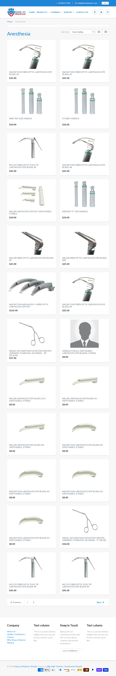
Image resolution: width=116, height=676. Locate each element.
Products (42, 12)
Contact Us (82, 12)
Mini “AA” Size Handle (20, 118)
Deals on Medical (21, 666)
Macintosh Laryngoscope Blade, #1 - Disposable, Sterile (30, 539)
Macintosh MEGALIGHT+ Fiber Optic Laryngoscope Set (29, 305)
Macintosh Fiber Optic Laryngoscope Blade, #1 (83, 73)
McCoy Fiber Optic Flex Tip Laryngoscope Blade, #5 (24, 166)
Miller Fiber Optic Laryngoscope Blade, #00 (84, 259)
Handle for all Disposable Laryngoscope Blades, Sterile (79, 352)
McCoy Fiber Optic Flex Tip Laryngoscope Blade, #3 (77, 585)
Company (55, 12)
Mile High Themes (55, 666)
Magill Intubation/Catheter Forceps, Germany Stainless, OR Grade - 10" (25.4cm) (30, 353)
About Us (11, 631)
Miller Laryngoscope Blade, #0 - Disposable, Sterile (27, 446)
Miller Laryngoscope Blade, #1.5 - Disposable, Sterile (28, 399)
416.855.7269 (64, 3)
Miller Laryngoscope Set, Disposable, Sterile (30, 212)
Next (99, 602)
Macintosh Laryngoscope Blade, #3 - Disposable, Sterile (30, 492)
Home (32, 12)
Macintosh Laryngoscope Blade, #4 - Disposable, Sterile (83, 446)
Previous (17, 602)
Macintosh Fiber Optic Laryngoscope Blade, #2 (30, 73)
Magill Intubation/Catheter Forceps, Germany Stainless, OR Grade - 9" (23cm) (84, 539)
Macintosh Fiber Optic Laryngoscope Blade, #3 (83, 305)
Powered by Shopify (73, 666)
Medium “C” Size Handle (75, 211)
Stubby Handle (70, 118)
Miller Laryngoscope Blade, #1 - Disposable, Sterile (80, 399)
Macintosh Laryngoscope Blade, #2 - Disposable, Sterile (83, 492)
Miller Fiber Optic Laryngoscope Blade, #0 (31, 259)
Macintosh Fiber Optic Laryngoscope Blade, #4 (83, 166)
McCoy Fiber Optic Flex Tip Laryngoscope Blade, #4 (24, 585)
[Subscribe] (79, 650)
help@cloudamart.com (87, 3)
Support (68, 12)
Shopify (34, 666)
